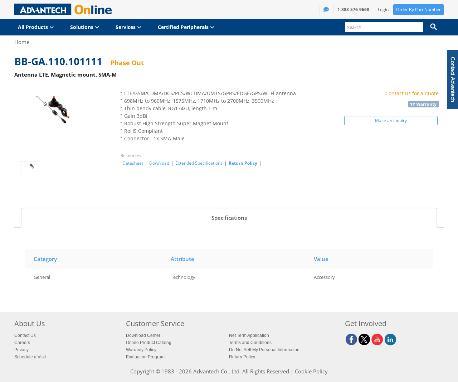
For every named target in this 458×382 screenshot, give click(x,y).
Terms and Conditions (250, 342)
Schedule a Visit (30, 356)
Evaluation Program (145, 356)
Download (159, 163)
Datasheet (132, 163)
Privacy (21, 349)
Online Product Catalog (148, 342)
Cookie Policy (311, 371)
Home (21, 42)
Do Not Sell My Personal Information (264, 349)
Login (383, 9)
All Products (33, 27)
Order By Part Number (418, 9)
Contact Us (25, 335)
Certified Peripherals (184, 27)
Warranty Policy (141, 349)
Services (126, 27)
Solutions (82, 27)
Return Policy (243, 163)
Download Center (143, 335)
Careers (22, 342)
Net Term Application (249, 335)
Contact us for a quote (412, 93)
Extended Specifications (199, 163)
